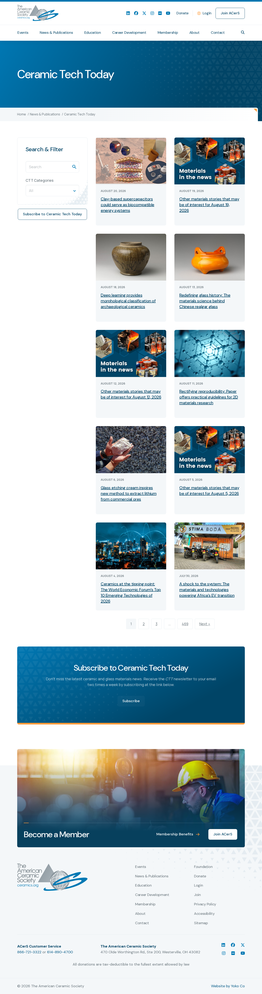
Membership (168, 32)
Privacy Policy (205, 904)
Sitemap (201, 923)
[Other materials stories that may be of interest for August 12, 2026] (131, 353)
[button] (243, 32)
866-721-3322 (29, 952)
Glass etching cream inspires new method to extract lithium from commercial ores (128, 493)
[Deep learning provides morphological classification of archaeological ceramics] (131, 257)
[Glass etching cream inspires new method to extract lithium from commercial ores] (131, 449)
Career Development (129, 32)
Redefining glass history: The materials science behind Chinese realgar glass (204, 300)
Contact (218, 32)
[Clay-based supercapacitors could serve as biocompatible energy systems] (131, 160)
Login (207, 13)
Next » (204, 623)
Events (22, 32)
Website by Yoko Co (228, 986)
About (194, 32)
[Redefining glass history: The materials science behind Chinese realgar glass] (209, 257)
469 (185, 623)
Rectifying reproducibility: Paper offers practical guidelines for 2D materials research (208, 397)
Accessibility (204, 914)
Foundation (203, 867)
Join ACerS (230, 13)
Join (197, 895)
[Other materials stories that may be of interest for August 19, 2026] (209, 160)
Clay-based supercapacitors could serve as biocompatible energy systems (127, 204)
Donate (182, 13)
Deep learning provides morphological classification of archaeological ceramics (128, 300)
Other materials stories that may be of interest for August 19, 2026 (209, 204)
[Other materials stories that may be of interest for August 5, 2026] (209, 449)
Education (92, 32)
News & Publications (56, 32)
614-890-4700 (60, 952)
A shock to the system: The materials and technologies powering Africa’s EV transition (207, 589)
